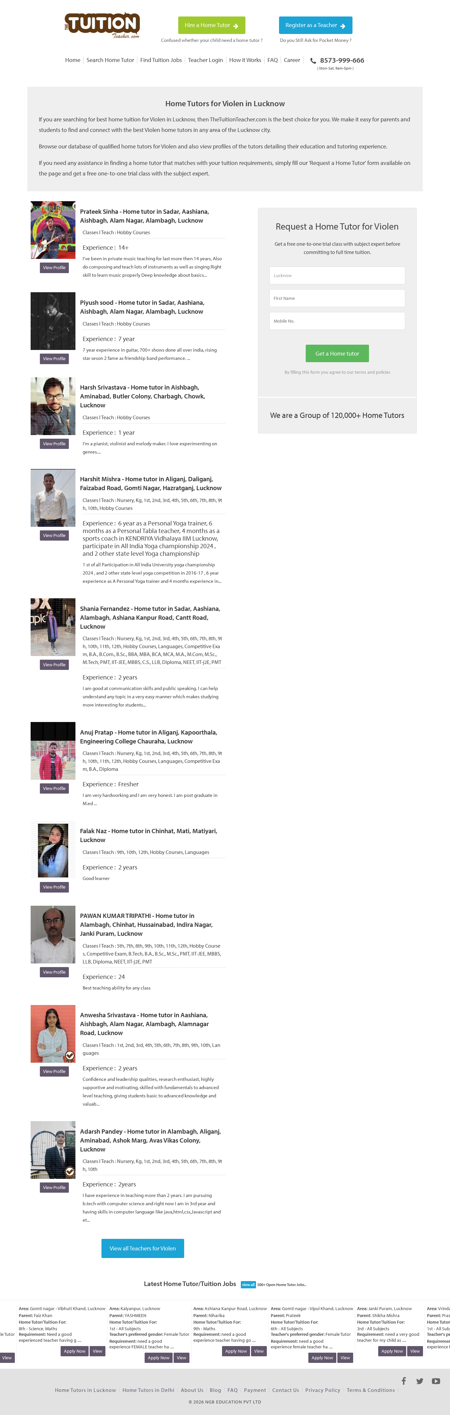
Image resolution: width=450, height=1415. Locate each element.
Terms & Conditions (371, 1390)
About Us (192, 1390)
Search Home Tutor (110, 60)
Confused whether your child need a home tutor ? (212, 40)
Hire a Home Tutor (208, 25)
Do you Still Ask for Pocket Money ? (316, 40)
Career (292, 60)
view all (248, 1284)
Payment (255, 1390)
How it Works (245, 60)
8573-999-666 (340, 63)
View (90, 1351)
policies (383, 372)
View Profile (54, 267)
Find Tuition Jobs (161, 60)
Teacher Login (205, 60)
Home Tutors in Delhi (149, 1390)
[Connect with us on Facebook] (403, 1387)
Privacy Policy (323, 1390)
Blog (215, 1390)
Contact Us (285, 1390)
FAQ (272, 60)
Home (72, 60)
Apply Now (67, 1351)
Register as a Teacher (312, 25)
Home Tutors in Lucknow (85, 1390)
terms (360, 372)
